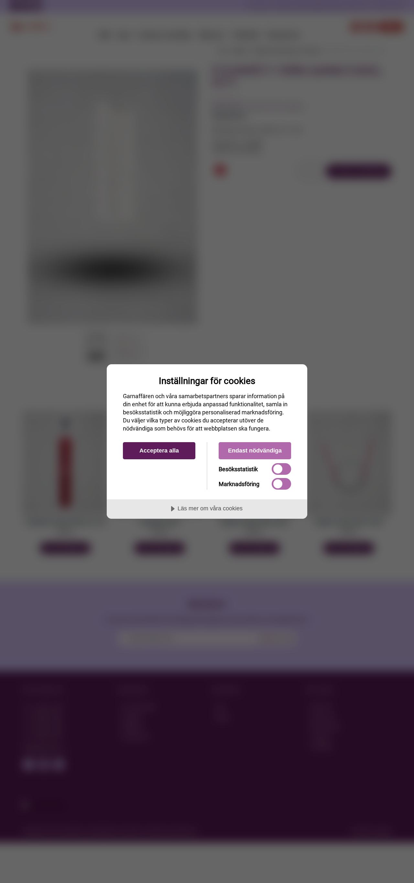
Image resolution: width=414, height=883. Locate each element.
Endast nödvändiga (255, 450)
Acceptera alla (159, 450)
